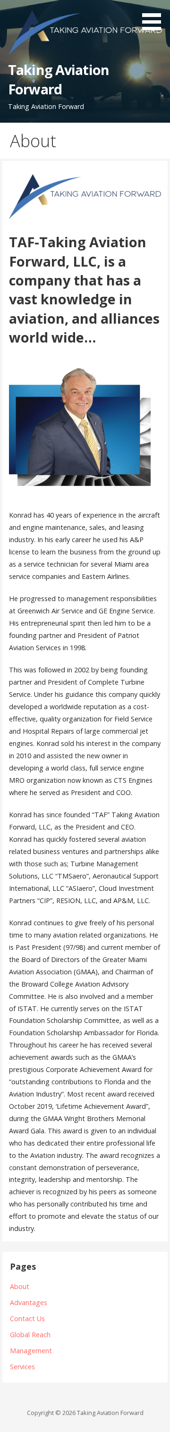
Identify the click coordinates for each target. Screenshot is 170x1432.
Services (22, 1366)
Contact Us (27, 1318)
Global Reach (30, 1334)
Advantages (28, 1302)
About (19, 1286)
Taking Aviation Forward (58, 79)
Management (31, 1350)
